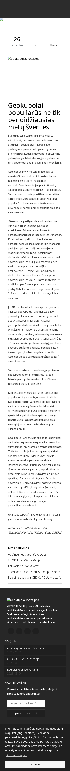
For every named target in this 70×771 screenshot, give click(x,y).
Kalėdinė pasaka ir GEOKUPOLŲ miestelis (34, 578)
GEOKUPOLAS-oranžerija (24, 560)
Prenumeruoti (26, 713)
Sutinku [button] (35, 764)
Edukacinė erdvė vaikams (24, 566)
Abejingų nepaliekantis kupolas (27, 554)
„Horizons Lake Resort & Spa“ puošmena (34, 572)
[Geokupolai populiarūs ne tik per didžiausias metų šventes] (35, 77)
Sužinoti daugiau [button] (16, 755)
